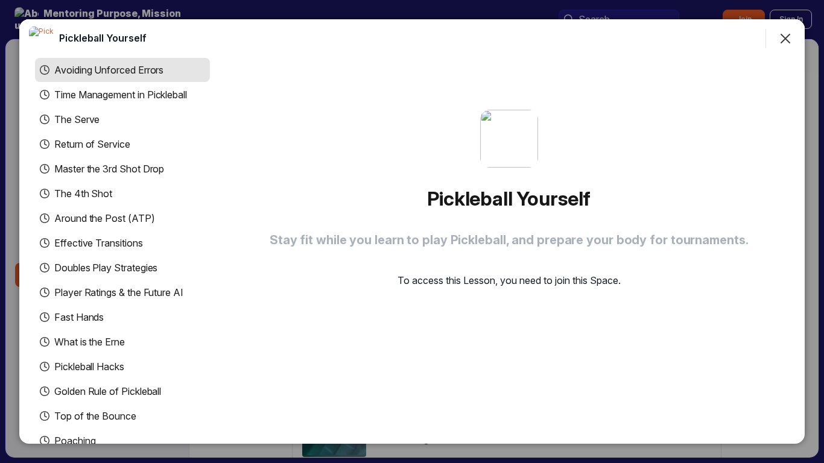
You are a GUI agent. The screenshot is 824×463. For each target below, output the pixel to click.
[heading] (103, 38)
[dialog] (412, 231)
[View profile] (41, 39)
